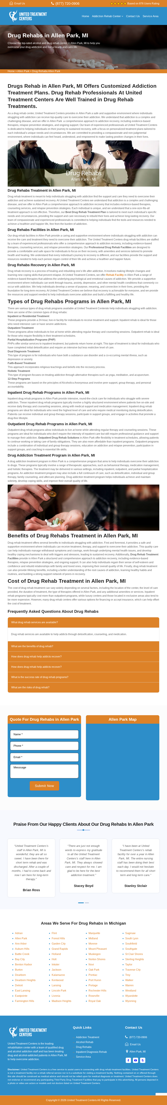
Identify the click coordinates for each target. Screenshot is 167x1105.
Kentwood (57, 980)
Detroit (19, 985)
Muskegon (95, 954)
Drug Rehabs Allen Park (46, 71)
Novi (91, 964)
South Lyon (131, 938)
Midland (93, 938)
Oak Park (94, 969)
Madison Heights (61, 1001)
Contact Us (133, 16)
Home (85, 16)
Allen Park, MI (137, 1051)
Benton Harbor (23, 964)
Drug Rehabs (83, 1047)
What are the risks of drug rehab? (30, 687)
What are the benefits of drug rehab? (32, 646)
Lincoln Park (59, 990)
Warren (129, 985)
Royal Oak (95, 1001)
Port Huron (95, 980)
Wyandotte (131, 995)
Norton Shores (97, 959)
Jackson (56, 969)
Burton (19, 969)
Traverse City (133, 969)
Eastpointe (21, 995)
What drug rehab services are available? (34, 622)
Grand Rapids (60, 948)
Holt (54, 959)
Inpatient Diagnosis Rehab (91, 1052)
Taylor (128, 964)
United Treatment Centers (82, 1100)
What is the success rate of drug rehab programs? (39, 677)
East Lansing (22, 990)
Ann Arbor (21, 943)
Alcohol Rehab (84, 1042)
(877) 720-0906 (67, 3)
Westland (130, 990)
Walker (129, 980)
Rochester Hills (97, 990)
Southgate (131, 948)
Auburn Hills (22, 948)
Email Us (19, 3)
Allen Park (23, 71)
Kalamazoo (58, 975)
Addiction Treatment (87, 1037)
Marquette (94, 933)
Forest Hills (58, 938)
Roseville (94, 995)
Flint (54, 933)
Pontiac (93, 975)
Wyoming (130, 1001)
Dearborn (20, 975)
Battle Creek (22, 954)
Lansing (56, 985)
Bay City (20, 959)
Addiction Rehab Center (106, 16)
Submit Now (44, 786)
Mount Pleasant (98, 948)
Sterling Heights (134, 959)
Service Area (150, 16)
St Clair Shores (134, 954)
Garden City (59, 943)
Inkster (55, 964)
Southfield (131, 943)
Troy (127, 975)
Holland (56, 954)
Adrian (19, 933)
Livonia (56, 995)
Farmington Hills (24, 1001)
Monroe (93, 943)
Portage (93, 985)
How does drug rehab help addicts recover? (36, 656)
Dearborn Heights (25, 980)
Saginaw (130, 933)
